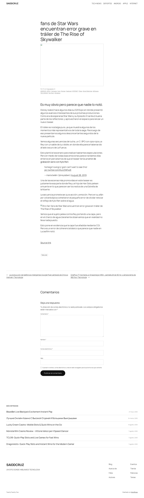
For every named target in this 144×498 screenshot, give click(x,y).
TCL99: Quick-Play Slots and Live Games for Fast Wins (32, 437)
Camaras (54, 91)
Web (41, 358)
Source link (45, 242)
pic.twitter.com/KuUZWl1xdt (57, 170)
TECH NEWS (44, 93)
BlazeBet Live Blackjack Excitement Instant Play (29, 412)
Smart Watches (87, 91)
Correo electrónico (46, 349)
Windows (57, 93)
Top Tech (51, 93)
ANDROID (43, 91)
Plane (80, 91)
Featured (69, 91)
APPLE (49, 91)
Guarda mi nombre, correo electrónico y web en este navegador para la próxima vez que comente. (72, 367)
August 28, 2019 (79, 175)
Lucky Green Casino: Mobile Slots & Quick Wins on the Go (34, 425)
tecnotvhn (50, 89)
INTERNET (75, 91)
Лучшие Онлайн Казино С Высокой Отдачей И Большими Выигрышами (41, 418)
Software (95, 91)
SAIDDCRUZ (12, 3)
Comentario (44, 314)
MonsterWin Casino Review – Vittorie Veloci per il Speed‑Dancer (37, 431)
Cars (58, 91)
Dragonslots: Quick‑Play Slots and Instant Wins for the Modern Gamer (40, 444)
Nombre (43, 339)
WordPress (134, 492)
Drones (63, 91)
